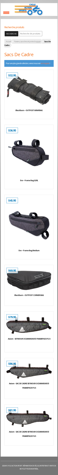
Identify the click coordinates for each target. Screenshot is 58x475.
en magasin (45, 63)
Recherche (11, 33)
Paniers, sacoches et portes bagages (27, 41)
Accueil (8, 41)
